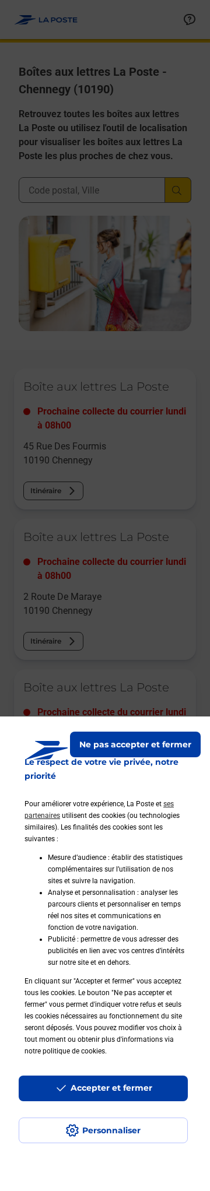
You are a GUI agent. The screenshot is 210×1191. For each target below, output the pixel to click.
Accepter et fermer (111, 1088)
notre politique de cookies (64, 1051)
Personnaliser (111, 1130)
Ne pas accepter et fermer (135, 744)
